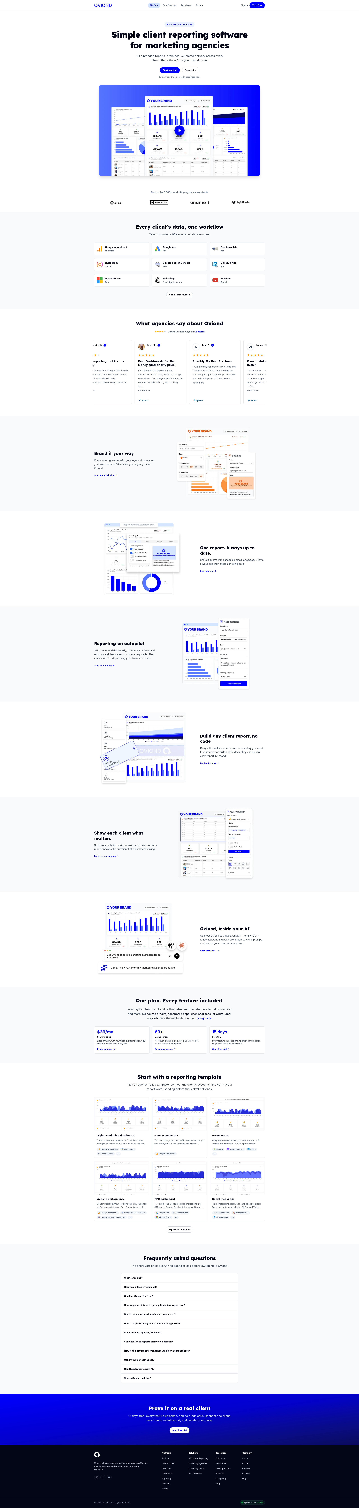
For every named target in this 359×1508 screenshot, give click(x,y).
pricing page (203, 1018)
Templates (186, 5)
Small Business (195, 1473)
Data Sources (169, 5)
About (245, 1458)
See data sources (164, 1049)
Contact (245, 1463)
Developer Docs (223, 1468)
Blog (218, 1483)
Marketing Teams (197, 1468)
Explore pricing (104, 1049)
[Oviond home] (103, 5)
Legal (244, 1478)
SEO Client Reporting (198, 1458)
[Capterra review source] (134, 400)
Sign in (244, 5)
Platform (154, 5)
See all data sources (179, 294)
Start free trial (170, 70)
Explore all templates (179, 1229)
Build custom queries (105, 856)
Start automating (103, 665)
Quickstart (220, 1458)
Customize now (208, 763)
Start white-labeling (104, 475)
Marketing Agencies (198, 1463)
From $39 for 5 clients (178, 24)
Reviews (246, 1468)
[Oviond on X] (96, 1477)
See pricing (190, 70)
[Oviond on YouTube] (109, 1477)
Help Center (221, 1463)
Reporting (166, 1478)
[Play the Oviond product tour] (179, 130)
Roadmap (220, 1473)
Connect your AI (208, 951)
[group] (179, 372)
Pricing (199, 5)
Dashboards (167, 1473)
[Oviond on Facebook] (102, 1477)
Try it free (257, 5)
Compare (166, 1483)
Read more (80, 390)
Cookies (246, 1473)
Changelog (221, 1478)
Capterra (199, 331)
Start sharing (206, 571)
